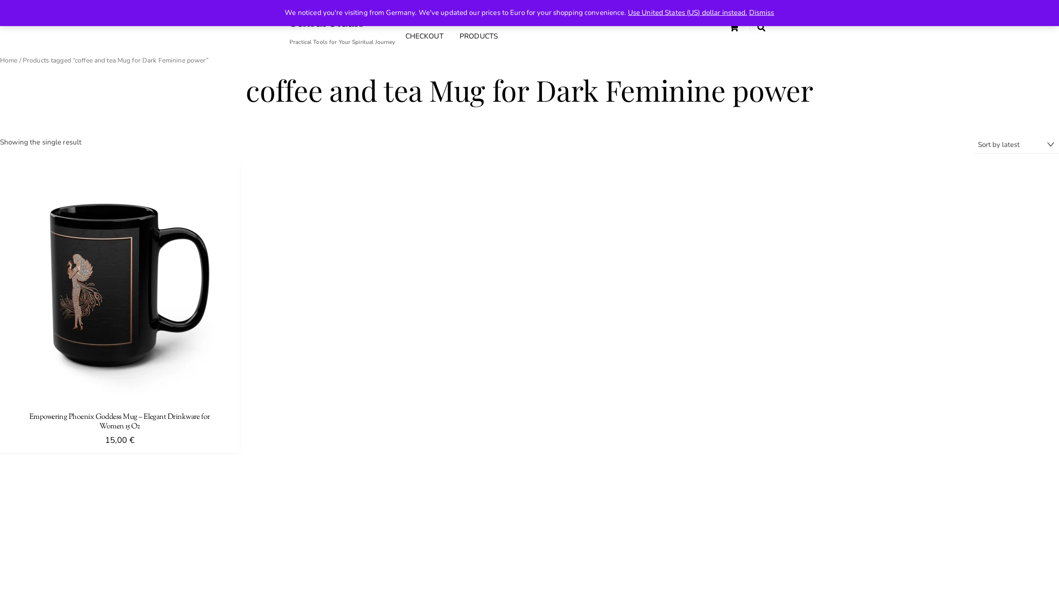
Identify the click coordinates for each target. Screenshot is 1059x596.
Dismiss (761, 12)
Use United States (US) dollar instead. (688, 12)
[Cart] (734, 27)
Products (479, 36)
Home (9, 60)
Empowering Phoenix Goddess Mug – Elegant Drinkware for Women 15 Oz (119, 422)
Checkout (424, 36)
